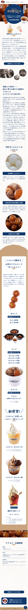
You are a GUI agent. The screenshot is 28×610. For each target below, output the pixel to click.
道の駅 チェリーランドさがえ (14, 63)
